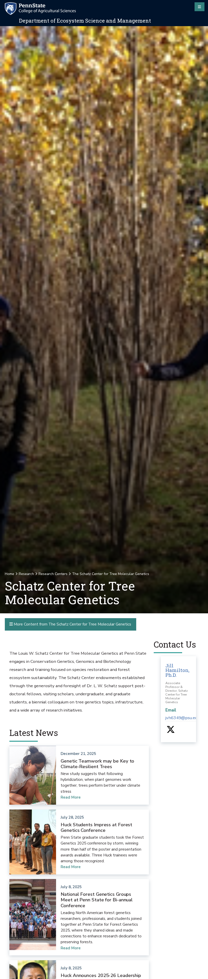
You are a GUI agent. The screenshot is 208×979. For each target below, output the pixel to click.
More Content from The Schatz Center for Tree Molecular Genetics (72, 624)
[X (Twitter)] (170, 731)
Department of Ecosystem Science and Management (85, 20)
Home (9, 573)
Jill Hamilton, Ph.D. (177, 670)
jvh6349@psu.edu (182, 718)
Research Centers (53, 573)
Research (26, 573)
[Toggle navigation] (199, 6)
